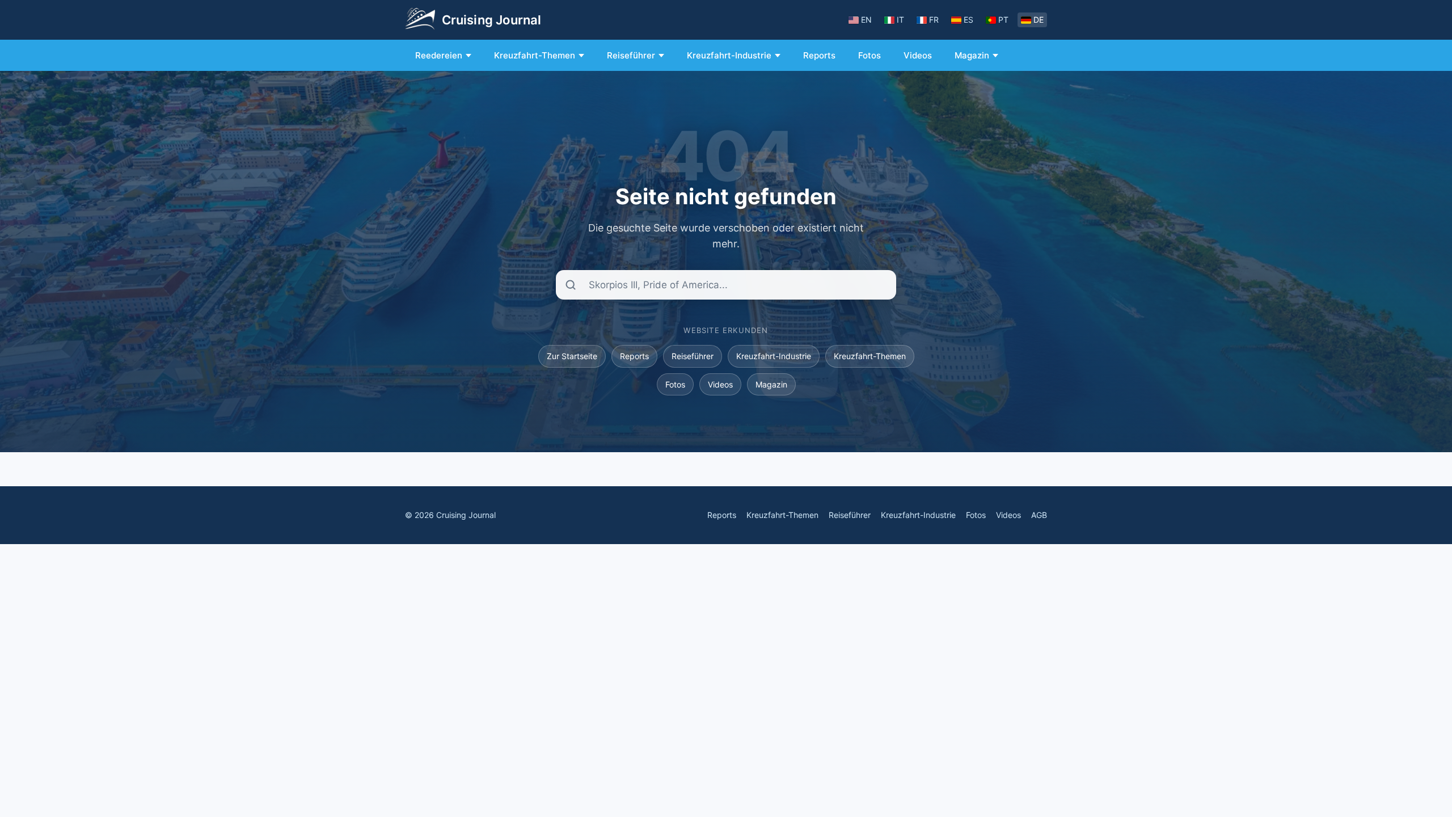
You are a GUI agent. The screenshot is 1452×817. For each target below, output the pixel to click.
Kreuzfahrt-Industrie (729, 55)
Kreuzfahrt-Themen (534, 55)
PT (1003, 19)
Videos (918, 55)
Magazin (972, 55)
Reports (819, 55)
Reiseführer (631, 55)
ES (968, 19)
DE (1038, 19)
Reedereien (438, 55)
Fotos (869, 55)
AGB (1039, 515)
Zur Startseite (572, 356)
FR (934, 19)
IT (900, 19)
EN (866, 19)
